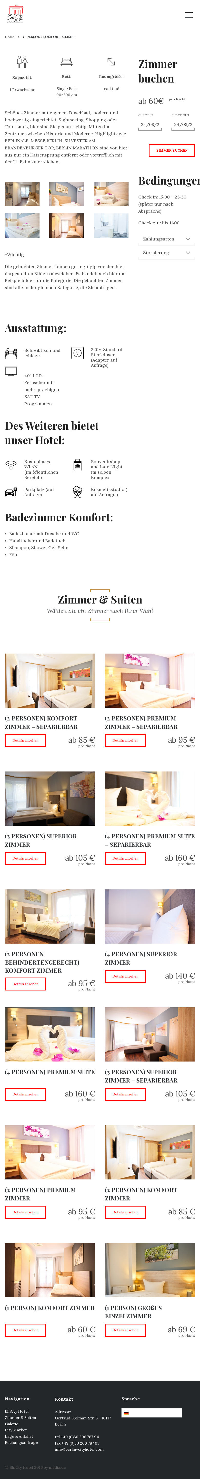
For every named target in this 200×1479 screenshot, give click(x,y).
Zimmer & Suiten (20, 1417)
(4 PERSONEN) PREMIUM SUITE (50, 1072)
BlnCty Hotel (17, 1411)
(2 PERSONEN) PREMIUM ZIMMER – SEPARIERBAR (141, 722)
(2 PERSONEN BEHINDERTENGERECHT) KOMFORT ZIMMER (42, 962)
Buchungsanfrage (21, 1442)
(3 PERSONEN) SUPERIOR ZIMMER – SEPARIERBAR (141, 1076)
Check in (145, 115)
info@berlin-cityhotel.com (79, 1449)
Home (10, 37)
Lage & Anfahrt (19, 1436)
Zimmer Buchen (172, 150)
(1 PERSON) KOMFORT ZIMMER (50, 1308)
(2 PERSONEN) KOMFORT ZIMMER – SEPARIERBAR (41, 722)
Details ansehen (25, 740)
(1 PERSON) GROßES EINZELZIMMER (133, 1312)
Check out (180, 115)
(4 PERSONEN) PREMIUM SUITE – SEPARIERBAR (150, 840)
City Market (16, 1429)
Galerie (11, 1423)
